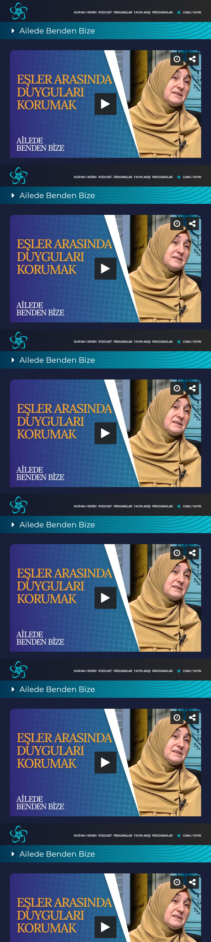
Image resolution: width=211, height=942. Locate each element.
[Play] (105, 471)
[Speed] (186, 8)
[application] (105, 471)
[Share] (202, 8)
